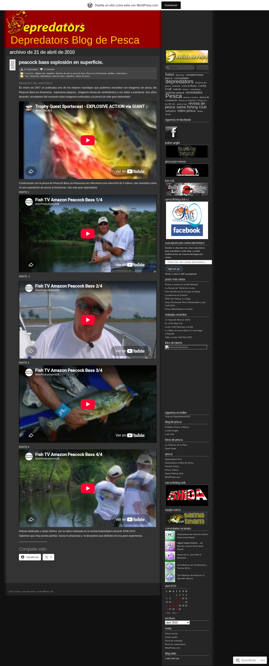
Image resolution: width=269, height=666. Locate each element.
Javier (180, 554)
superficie (70, 76)
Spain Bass (170, 448)
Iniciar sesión (171, 637)
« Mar (167, 613)
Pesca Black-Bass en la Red (179, 309)
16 (180, 602)
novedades (194, 92)
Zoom (168, 114)
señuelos (170, 111)
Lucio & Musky (189, 86)
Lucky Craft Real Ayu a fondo (179, 327)
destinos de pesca (64, 73)
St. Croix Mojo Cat (173, 323)
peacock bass (79, 73)
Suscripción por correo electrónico (184, 243)
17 (183, 602)
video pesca (121, 73)
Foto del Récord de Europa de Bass (182, 291)
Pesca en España (187, 100)
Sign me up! (174, 269)
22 (176, 606)
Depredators (32, 69)
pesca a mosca (190, 97)
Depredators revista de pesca (179, 463)
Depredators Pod (173, 459)
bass (169, 74)
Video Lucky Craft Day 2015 (178, 337)
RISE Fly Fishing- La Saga (178, 299)
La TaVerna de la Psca (176, 445)
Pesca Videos (171, 470)
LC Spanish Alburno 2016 (177, 320)
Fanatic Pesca (172, 466)
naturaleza (195, 89)
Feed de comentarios (175, 644)
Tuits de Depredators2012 (177, 416)
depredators (179, 81)
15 (176, 602)
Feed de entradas (173, 641)
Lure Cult (169, 434)
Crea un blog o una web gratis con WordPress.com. (31, 592)
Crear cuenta (171, 633)
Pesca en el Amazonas (96, 73)
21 (173, 606)
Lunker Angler (171, 430)
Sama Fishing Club (174, 473)
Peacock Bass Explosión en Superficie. (61, 62)
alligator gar (40, 73)
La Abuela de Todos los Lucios (180, 288)
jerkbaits (176, 86)
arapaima (50, 73)
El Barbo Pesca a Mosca (177, 427)
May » (175, 613)
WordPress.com (172, 477)
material (177, 89)
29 (176, 609)
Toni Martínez (183, 565)
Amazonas (34, 76)
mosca (185, 89)
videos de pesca (83, 76)
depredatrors (45, 76)
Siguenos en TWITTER (176, 412)
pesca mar (182, 104)
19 (167, 606)
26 (167, 609)
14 (173, 602)
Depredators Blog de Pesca (75, 40)
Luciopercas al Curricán (176, 295)
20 (170, 606)
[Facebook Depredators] (171, 138)
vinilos (200, 111)
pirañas (111, 73)
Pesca (173, 96)
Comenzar (171, 5)
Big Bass (180, 75)
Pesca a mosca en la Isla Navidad (181, 284)
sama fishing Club (192, 107)
